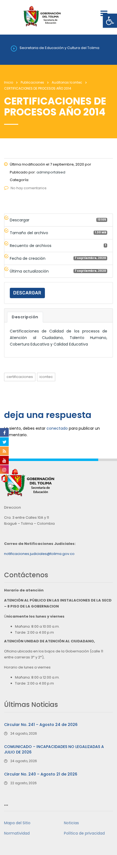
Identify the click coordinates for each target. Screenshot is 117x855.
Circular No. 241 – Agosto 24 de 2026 (41, 724)
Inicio (8, 82)
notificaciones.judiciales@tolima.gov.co (39, 553)
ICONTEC (46, 376)
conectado (57, 428)
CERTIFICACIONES (20, 376)
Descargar (27, 292)
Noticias (71, 823)
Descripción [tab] (25, 317)
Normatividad (17, 833)
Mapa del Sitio (17, 823)
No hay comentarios (29, 188)
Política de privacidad (84, 833)
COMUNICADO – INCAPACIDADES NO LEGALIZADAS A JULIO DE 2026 (54, 749)
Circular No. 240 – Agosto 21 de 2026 (40, 774)
